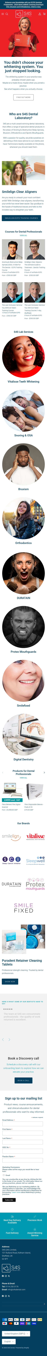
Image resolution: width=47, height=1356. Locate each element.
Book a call (23, 1080)
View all (23, 235)
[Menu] (2, 14)
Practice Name (8, 1156)
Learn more (16, 1192)
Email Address (8, 1120)
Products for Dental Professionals (23, 772)
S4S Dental (11, 1348)
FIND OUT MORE (23, 97)
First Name (7, 1129)
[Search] (8, 14)
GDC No (6, 1147)
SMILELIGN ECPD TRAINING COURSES (21, 218)
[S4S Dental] (23, 14)
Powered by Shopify (22, 1348)
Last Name (7, 1138)
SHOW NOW (10, 982)
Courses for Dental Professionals (23, 231)
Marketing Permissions (11, 1167)
